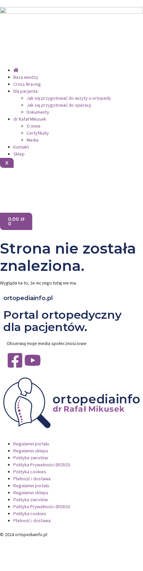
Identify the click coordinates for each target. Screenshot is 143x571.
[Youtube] (32, 360)
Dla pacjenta (25, 91)
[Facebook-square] (15, 360)
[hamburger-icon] (5, 64)
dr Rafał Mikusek (29, 119)
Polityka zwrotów (30, 458)
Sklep (19, 154)
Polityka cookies (29, 472)
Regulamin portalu (31, 444)
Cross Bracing (27, 84)
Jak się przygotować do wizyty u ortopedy (69, 98)
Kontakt (21, 147)
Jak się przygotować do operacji (59, 105)
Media (33, 140)
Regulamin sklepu (30, 451)
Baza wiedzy (25, 77)
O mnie (34, 126)
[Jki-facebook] (8, 183)
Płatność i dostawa (32, 479)
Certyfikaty (38, 133)
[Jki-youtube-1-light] (26, 183)
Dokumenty (38, 112)
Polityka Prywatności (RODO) (41, 465)
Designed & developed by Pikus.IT (34, 541)
